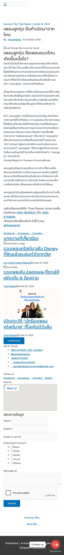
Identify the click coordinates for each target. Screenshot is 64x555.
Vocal (16, 459)
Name (8, 420)
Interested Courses (15, 443)
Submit (12, 503)
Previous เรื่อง (32, 518)
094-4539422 (26, 212)
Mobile (8, 429)
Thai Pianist (14, 39)
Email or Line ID (12, 437)
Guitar (16, 455)
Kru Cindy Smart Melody (17, 263)
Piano (16, 447)
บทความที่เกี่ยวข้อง (21, 238)
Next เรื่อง (32, 524)
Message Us (10, 471)
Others (17, 463)
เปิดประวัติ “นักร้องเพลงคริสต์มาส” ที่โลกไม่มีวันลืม (28, 323)
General (8, 24)
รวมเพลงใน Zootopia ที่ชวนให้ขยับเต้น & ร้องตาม (31, 274)
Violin (16, 451)
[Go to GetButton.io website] (55, 551)
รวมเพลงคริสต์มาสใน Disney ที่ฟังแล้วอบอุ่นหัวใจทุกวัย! (31, 251)
